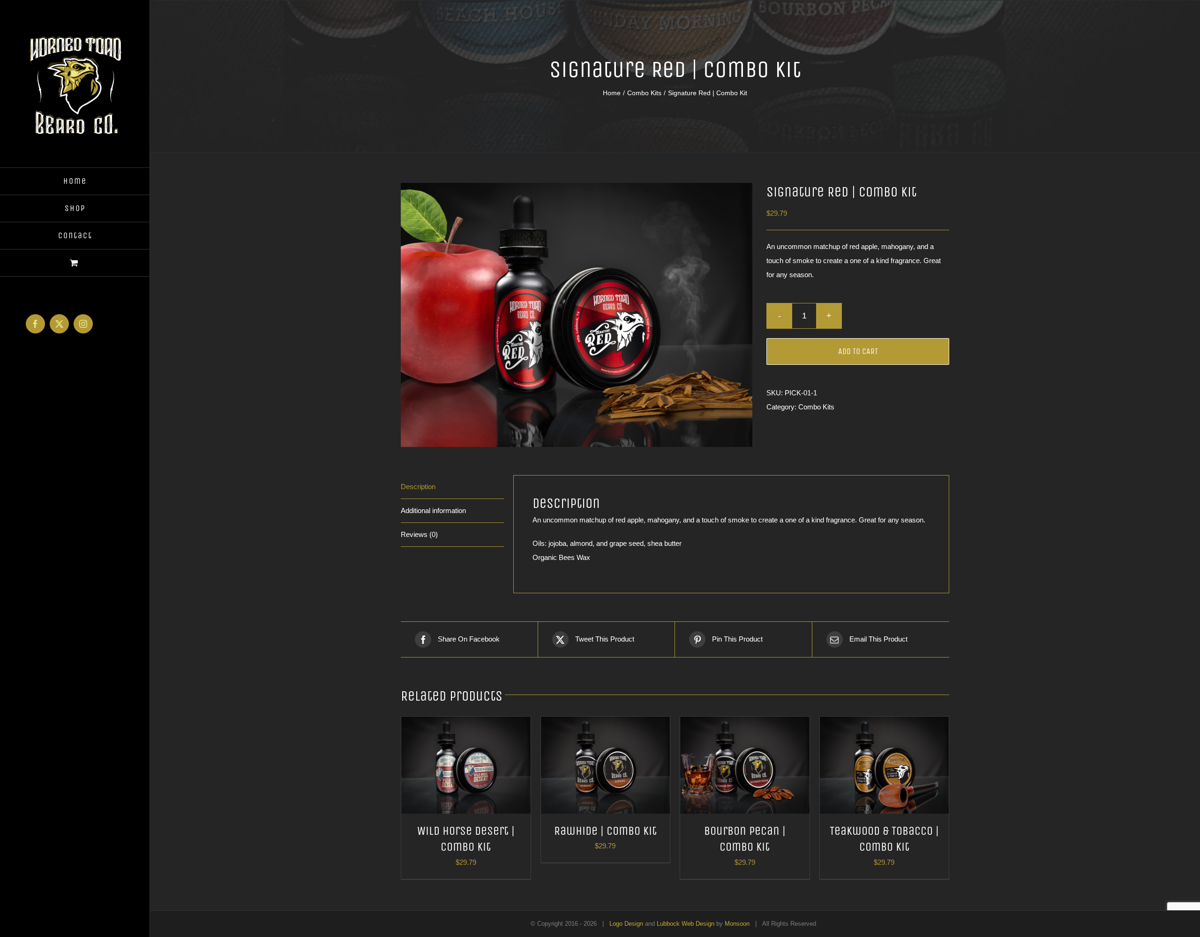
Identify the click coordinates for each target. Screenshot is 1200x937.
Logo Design (626, 923)
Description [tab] (418, 487)
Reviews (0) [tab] (419, 534)
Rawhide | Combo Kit (605, 831)
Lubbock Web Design (685, 923)
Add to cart (858, 351)
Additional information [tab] (433, 510)
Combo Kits (816, 407)
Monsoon (737, 923)
